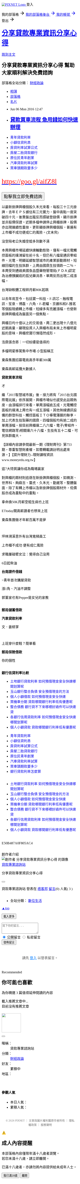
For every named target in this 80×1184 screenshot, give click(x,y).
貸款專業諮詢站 (14, 864)
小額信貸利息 (20, 142)
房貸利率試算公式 (24, 147)
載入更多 (9, 916)
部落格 (15, 96)
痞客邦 (43, 889)
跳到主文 (8, 54)
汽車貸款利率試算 (24, 163)
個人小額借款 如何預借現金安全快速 (38, 696)
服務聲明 (46, 1124)
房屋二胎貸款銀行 (24, 153)
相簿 (13, 91)
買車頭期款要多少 (24, 168)
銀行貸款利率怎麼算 (25, 771)
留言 (52, 889)
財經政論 (37, 83)
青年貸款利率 (20, 137)
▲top (5, 908)
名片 (13, 102)
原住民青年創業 (22, 158)
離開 (24, 1175)
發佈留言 (9, 942)
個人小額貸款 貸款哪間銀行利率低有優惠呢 (43, 727)
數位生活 (35, 901)
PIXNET (20, 1120)
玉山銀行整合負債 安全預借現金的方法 (39, 691)
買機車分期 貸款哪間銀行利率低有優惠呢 (41, 702)
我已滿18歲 (10, 1175)
